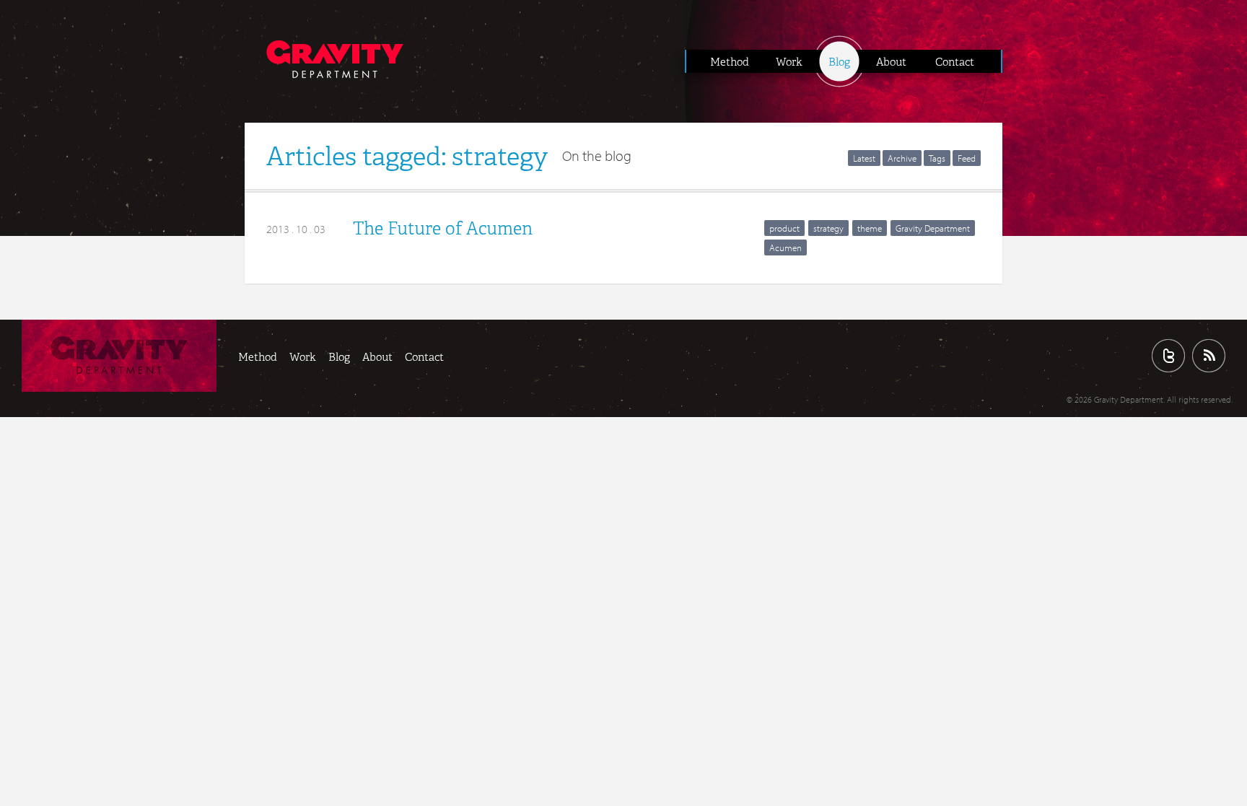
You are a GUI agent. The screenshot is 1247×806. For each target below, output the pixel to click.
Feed (967, 158)
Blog (839, 62)
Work (789, 62)
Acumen (785, 247)
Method (729, 62)
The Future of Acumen (443, 228)
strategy (828, 228)
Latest (864, 158)
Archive (902, 158)
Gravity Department (933, 228)
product (784, 228)
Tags (937, 158)
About (891, 62)
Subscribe (1208, 355)
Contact (954, 62)
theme (869, 228)
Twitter (1168, 355)
